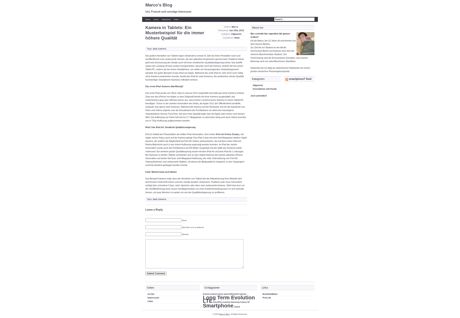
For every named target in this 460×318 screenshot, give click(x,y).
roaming (226, 302)
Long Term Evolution (229, 297)
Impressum (166, 19)
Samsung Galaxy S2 (240, 302)
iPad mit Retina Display (228, 134)
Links (176, 19)
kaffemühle (233, 294)
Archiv (155, 19)
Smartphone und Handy (265, 89)
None (237, 38)
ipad (155, 49)
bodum (206, 294)
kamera (162, 49)
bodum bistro (216, 294)
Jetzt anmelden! (258, 96)
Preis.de (267, 297)
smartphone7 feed (300, 78)
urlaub (237, 307)
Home (147, 19)
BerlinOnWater (270, 294)
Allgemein (236, 34)
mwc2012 (217, 302)
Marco (235, 27)
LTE (207, 301)
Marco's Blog (158, 5)
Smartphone (218, 305)
